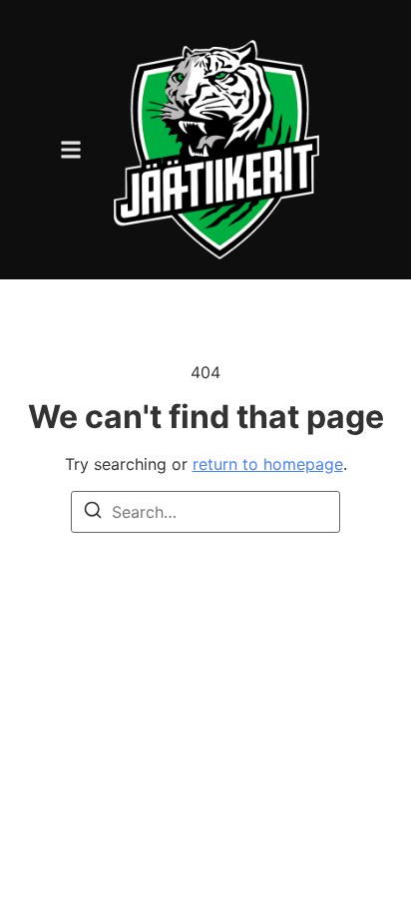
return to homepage (268, 464)
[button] (71, 149)
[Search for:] (205, 512)
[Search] (93, 513)
